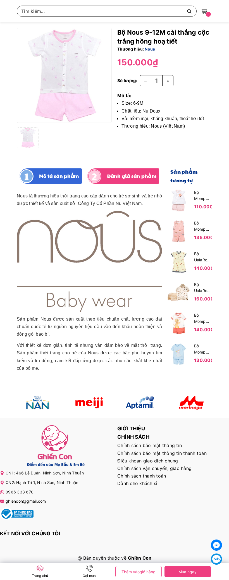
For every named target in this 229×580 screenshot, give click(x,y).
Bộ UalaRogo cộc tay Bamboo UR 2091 (202, 288)
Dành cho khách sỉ (137, 483)
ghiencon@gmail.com (26, 501)
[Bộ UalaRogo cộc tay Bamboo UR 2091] (179, 292)
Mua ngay (187, 571)
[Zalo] (216, 559)
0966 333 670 (20, 492)
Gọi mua (89, 576)
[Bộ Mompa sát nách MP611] (179, 230)
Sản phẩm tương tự (183, 176)
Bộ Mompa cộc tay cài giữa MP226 (201, 196)
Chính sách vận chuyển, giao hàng (154, 468)
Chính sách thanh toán (141, 476)
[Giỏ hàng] (204, 11)
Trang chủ (40, 576)
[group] (64, 75)
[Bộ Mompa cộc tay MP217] (179, 353)
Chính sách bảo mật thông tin (149, 445)
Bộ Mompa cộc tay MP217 (201, 349)
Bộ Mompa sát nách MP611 (202, 226)
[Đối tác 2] (89, 403)
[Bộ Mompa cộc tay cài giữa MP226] (179, 200)
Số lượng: (127, 80)
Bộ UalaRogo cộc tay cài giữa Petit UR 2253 (202, 257)
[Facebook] (216, 545)
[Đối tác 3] (140, 403)
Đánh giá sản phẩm (131, 176)
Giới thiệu (131, 428)
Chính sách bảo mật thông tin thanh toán (162, 453)
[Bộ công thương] (17, 514)
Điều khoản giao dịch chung (147, 461)
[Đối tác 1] (38, 403)
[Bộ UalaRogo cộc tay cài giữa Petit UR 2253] (179, 261)
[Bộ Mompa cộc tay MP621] (179, 323)
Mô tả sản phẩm (59, 176)
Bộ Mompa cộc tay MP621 (201, 318)
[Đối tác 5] (191, 403)
